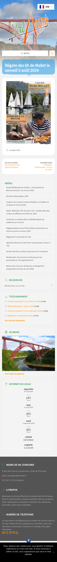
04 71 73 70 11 (10, 532)
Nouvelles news (11, 163)
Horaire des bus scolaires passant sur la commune (27, 245)
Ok (28, 558)
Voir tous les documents (15, 320)
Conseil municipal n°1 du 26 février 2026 (24, 301)
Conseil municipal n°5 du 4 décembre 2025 (25, 311)
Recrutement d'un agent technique (12, 166)
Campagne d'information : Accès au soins (43, 167)
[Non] (53, 552)
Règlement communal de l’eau (18, 230)
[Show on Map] (52, 53)
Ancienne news (46, 163)
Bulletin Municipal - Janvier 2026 (20, 306)
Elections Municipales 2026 (17, 189)
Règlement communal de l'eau (20, 315)
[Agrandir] (47, 84)
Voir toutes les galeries (14, 373)
